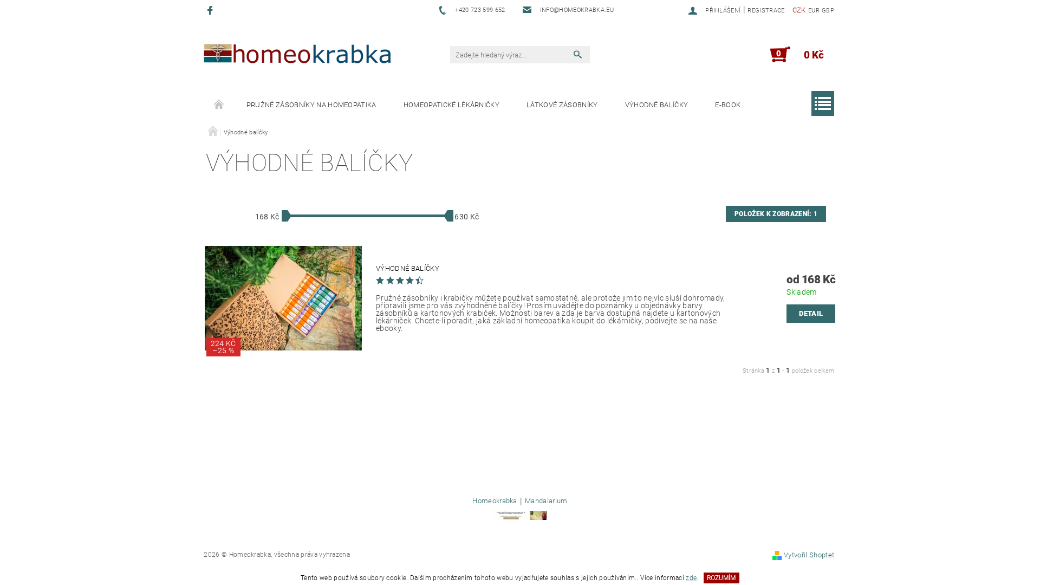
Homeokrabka (494, 501)
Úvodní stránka (219, 105)
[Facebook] (211, 10)
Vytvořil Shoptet (809, 555)
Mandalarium (546, 501)
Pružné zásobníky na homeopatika (311, 105)
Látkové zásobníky (561, 105)
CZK (799, 10)
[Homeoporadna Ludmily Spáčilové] (520, 515)
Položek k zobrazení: (775, 214)
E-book (727, 105)
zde (691, 578)
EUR (814, 10)
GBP (828, 10)
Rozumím (721, 578)
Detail (811, 313)
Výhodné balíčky (656, 105)
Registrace (766, 10)
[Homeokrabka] (296, 57)
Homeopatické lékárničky (451, 105)
